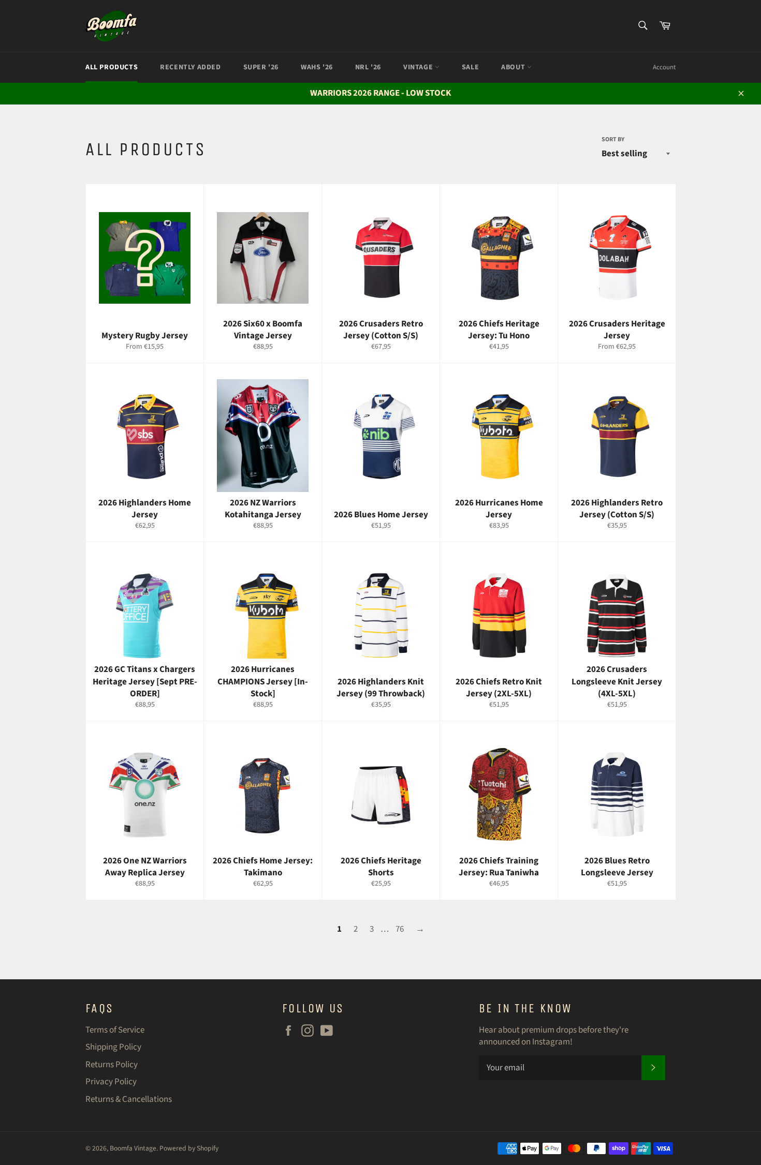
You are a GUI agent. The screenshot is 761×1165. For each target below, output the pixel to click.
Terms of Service (114, 1030)
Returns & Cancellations (128, 1099)
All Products (111, 67)
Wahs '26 (317, 67)
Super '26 (261, 67)
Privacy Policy (111, 1082)
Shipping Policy (113, 1047)
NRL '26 (368, 67)
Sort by (613, 140)
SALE (470, 67)
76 (400, 929)
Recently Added (190, 67)
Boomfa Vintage (133, 1148)
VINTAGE (419, 67)
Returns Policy (111, 1064)
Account (664, 67)
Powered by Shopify (188, 1148)
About (514, 67)
